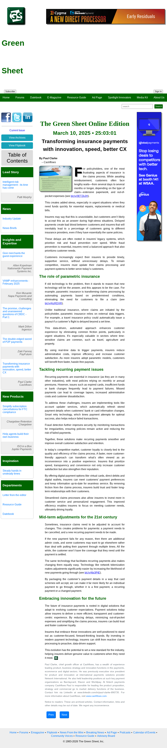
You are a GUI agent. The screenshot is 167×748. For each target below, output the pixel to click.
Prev (51, 714)
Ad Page (97, 97)
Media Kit (142, 97)
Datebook (35, 97)
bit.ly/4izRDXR (53, 303)
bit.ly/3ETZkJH (79, 196)
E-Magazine (54, 97)
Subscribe (10, 91)
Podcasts (125, 732)
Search (158, 106)
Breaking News (95, 732)
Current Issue (17, 130)
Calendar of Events (144, 732)
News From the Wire (72, 732)
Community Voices (62, 736)
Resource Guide (76, 97)
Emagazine (37, 732)
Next (64, 714)
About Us (159, 97)
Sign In (158, 91)
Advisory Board (106, 736)
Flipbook (52, 732)
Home (6, 97)
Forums (19, 97)
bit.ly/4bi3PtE (92, 572)
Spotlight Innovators (119, 97)
